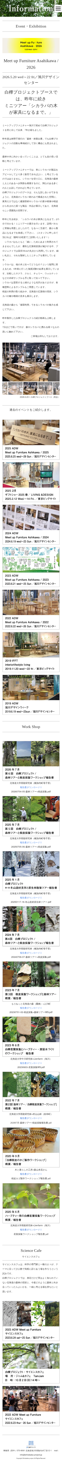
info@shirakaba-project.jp (31, 1454)
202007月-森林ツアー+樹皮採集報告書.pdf (31, 1123)
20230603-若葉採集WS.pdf (31, 1067)
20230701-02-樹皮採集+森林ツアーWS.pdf (31, 1012)
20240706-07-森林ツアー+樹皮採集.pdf (31, 956)
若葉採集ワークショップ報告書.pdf (31, 1234)
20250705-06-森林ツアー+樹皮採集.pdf (31, 846)
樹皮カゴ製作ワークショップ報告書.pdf (31, 1178)
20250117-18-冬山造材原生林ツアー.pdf (31, 901)
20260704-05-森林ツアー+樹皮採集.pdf (31, 791)
